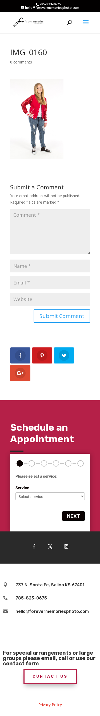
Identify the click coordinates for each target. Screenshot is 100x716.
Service (22, 487)
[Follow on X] (50, 546)
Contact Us (50, 676)
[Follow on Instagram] (66, 546)
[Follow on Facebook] (34, 546)
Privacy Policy (50, 704)
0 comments (21, 62)
